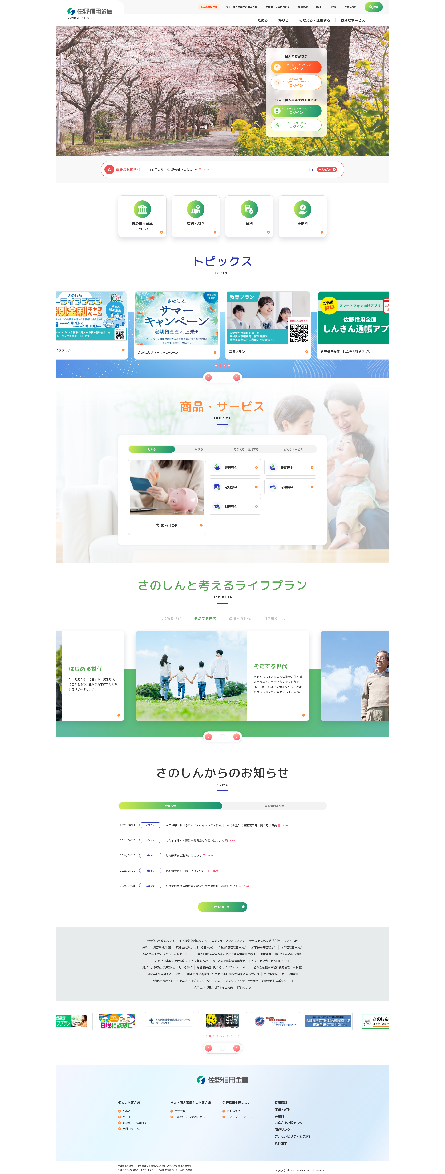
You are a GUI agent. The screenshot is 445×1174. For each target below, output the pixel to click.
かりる (283, 20)
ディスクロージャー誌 (240, 1117)
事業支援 (180, 1111)
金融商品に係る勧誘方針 (264, 941)
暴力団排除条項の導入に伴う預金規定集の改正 (226, 954)
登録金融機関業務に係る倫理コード (276, 967)
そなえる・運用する (314, 20)
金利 (318, 7)
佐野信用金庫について (277, 7)
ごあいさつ (234, 1111)
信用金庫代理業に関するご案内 (213, 987)
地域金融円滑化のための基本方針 (281, 954)
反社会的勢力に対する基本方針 (195, 947)
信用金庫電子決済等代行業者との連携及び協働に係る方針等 (221, 974)
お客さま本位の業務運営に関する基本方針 (181, 961)
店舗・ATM (283, 1109)
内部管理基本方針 (292, 947)
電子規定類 (271, 974)
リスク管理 (291, 941)
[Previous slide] (208, 377)
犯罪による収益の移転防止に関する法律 (167, 967)
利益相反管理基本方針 (233, 947)
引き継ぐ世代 (275, 618)
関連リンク (244, 987)
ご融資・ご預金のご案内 (190, 1117)
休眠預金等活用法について (163, 974)
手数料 (332, 7)
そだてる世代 (205, 618)
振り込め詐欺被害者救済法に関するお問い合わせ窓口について (251, 961)
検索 (375, 7)
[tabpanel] (222, 497)
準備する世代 (240, 618)
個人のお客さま (208, 7)
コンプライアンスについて (228, 941)
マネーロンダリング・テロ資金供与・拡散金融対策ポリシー (251, 981)
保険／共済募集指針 (154, 947)
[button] (206, 1036)
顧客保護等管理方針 (263, 947)
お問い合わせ (351, 7)
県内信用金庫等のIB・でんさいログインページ (180, 981)
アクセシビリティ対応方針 (293, 1136)
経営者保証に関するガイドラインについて (223, 967)
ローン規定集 (290, 974)
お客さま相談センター (290, 1122)
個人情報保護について (193, 941)
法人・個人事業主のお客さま (241, 7)
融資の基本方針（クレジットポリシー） (168, 954)
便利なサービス (353, 20)
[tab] (152, 449)
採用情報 (303, 7)
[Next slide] (236, 377)
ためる (262, 20)
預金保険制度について (161, 941)
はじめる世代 (170, 618)
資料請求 (281, 1143)
